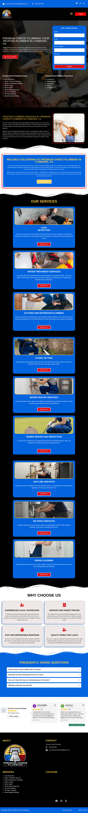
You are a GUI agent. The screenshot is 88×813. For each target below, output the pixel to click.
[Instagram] (80, 3)
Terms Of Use (82, 810)
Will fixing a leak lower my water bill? (20, 685)
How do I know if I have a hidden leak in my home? (24, 669)
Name (56, 31)
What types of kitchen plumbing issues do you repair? (25, 675)
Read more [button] (36, 720)
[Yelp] (83, 3)
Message (57, 54)
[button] (71, 14)
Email (56, 39)
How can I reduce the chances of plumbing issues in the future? (29, 680)
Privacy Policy (67, 810)
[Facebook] (76, 3)
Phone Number (59, 46)
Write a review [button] (13, 716)
